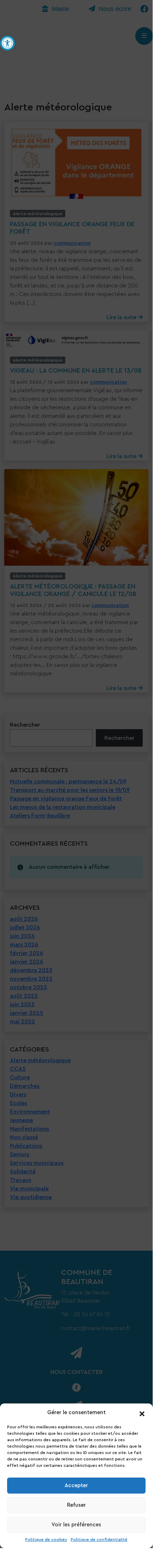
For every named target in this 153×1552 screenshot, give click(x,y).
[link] (7, 43)
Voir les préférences (76, 1524)
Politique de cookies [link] (46, 1539)
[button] (142, 1412)
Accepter (76, 1485)
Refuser (76, 1505)
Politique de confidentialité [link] (99, 1539)
